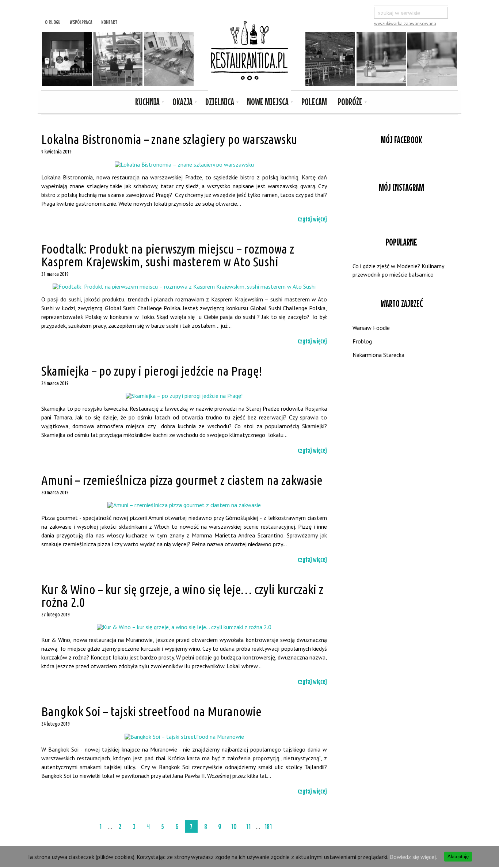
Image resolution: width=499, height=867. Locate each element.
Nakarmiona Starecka (378, 354)
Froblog (362, 341)
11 (248, 826)
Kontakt (109, 21)
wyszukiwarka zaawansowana (405, 23)
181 (268, 826)
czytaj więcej (312, 218)
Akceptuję (458, 856)
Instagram (401, 212)
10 (234, 826)
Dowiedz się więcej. (413, 856)
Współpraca (80, 21)
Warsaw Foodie (371, 327)
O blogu (53, 21)
